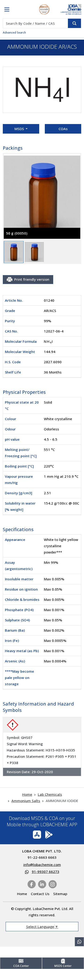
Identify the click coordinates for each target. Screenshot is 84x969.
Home (27, 794)
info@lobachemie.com (42, 864)
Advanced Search (14, 33)
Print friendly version (31, 279)
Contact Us (40, 893)
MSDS (19, 128)
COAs (63, 128)
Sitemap (60, 893)
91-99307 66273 (45, 871)
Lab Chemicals (50, 794)
